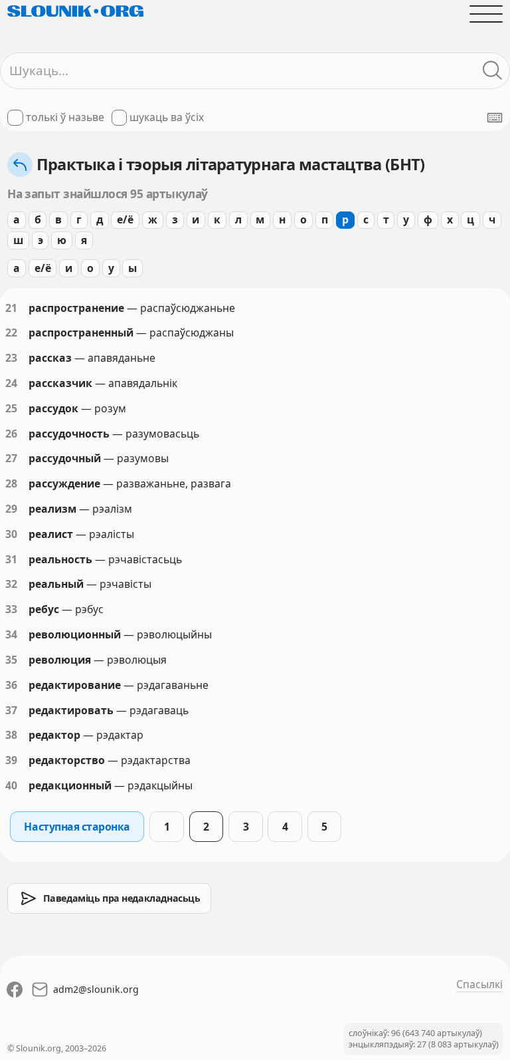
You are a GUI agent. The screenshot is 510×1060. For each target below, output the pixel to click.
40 (11, 785)
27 (11, 458)
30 (11, 534)
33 (11, 609)
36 (11, 685)
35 (11, 659)
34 (11, 634)
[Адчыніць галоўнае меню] (486, 14)
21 (11, 308)
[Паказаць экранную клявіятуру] (495, 118)
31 (11, 559)
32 (11, 584)
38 (11, 735)
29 (11, 508)
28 (11, 483)
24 (11, 383)
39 (11, 760)
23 (11, 357)
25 (11, 408)
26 (11, 433)
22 (11, 332)
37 (11, 710)
